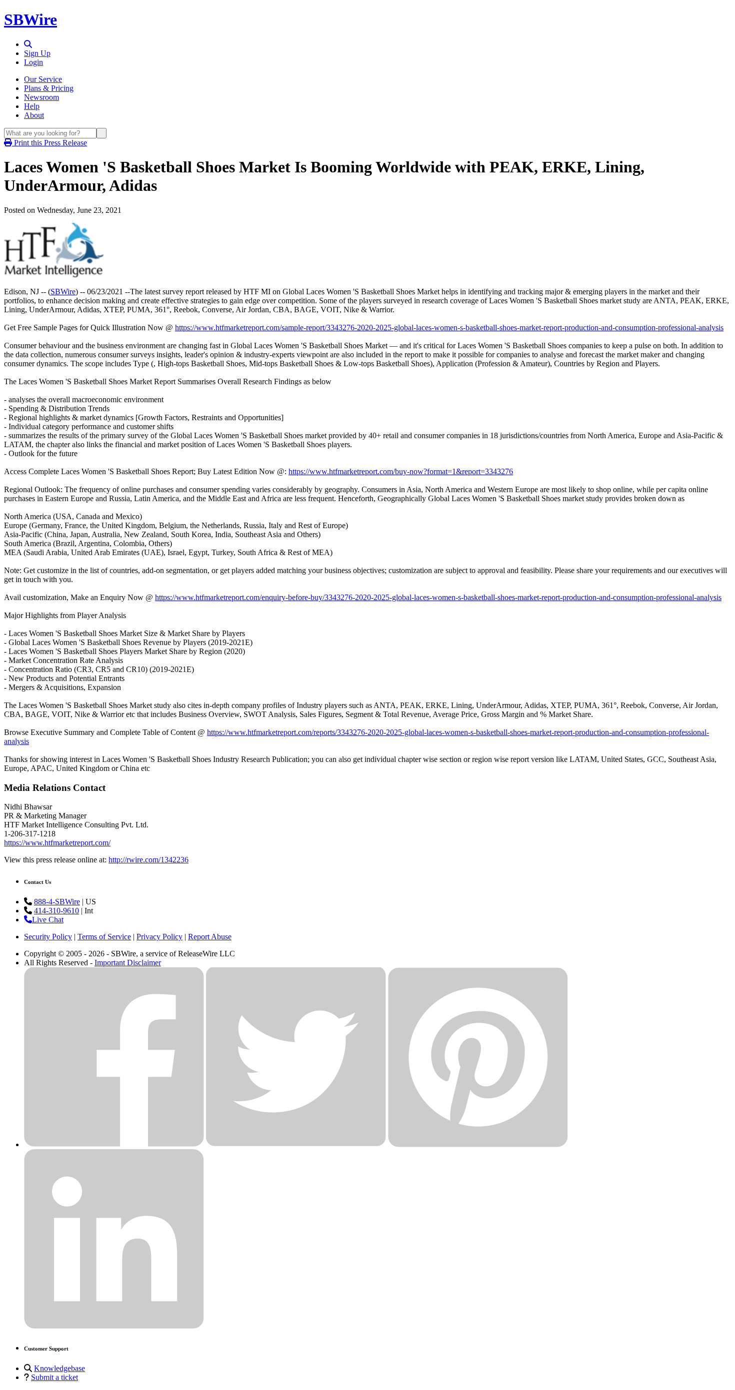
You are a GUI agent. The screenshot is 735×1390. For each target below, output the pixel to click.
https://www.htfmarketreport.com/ (57, 842)
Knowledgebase (59, 1368)
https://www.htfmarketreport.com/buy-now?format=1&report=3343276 (400, 471)
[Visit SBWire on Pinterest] (478, 1144)
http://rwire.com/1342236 (148, 859)
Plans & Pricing (49, 88)
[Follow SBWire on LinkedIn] (114, 1326)
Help (32, 106)
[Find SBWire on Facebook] (114, 1144)
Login (33, 62)
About (34, 115)
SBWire (30, 19)
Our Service (43, 79)
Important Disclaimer (127, 962)
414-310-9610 (56, 910)
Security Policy (48, 936)
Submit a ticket (54, 1377)
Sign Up (37, 53)
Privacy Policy (159, 936)
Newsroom (41, 97)
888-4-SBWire (57, 901)
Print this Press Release (49, 142)
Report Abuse (210, 936)
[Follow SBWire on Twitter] (296, 1144)
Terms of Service (104, 936)
